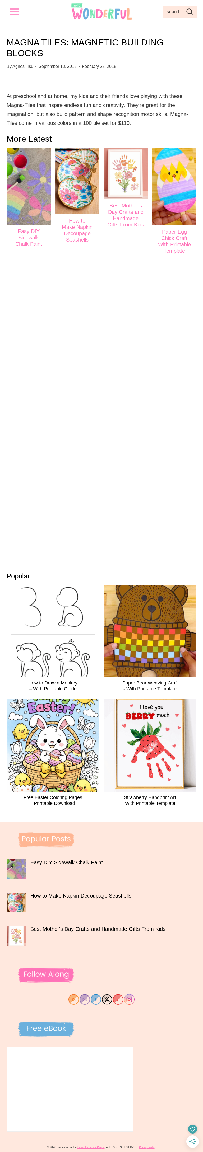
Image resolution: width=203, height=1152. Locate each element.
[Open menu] (14, 11)
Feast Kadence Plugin (91, 1147)
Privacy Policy (147, 1147)
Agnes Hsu (22, 66)
